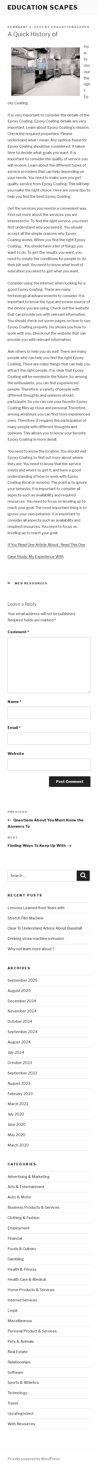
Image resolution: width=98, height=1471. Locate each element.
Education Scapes (43, 7)
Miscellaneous (20, 1321)
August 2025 (19, 990)
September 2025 (22, 980)
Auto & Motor (19, 1197)
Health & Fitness (22, 1269)
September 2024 (22, 1032)
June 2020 (17, 1124)
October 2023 (20, 1063)
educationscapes (70, 27)
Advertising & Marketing (29, 1176)
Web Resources (31, 583)
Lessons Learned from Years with (36, 908)
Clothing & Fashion (23, 1218)
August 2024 (19, 1042)
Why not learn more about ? (31, 949)
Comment (18, 632)
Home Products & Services (31, 1290)
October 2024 (20, 1021)
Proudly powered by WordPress (34, 1459)
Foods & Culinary (22, 1248)
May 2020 (16, 1135)
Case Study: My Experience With (36, 556)
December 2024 (22, 1001)
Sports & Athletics (23, 1382)
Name (14, 701)
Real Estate (18, 1352)
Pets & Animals (21, 1341)
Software (15, 1372)
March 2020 (18, 1145)
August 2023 (19, 1083)
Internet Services (22, 1300)
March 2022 (18, 1104)
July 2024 (16, 1052)
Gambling (16, 1259)
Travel (13, 1403)
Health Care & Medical (27, 1279)
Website (16, 753)
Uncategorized (20, 1413)
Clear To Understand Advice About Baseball (45, 928)
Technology (17, 1393)
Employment (19, 1228)
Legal (12, 1310)
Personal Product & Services (32, 1331)
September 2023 (22, 1073)
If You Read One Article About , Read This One (46, 544)
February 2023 (20, 1094)
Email (14, 727)
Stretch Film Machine (25, 918)
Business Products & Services (34, 1207)
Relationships (19, 1362)
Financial (15, 1238)
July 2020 (16, 1114)
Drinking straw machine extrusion (36, 938)
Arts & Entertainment (26, 1187)
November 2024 (22, 1011)
